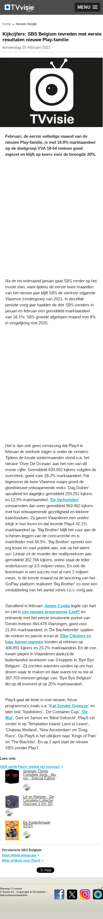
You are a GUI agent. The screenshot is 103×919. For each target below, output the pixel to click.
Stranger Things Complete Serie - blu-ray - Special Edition (40, 774)
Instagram (85, 893)
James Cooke (57, 605)
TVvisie (98, 893)
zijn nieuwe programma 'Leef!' (51, 611)
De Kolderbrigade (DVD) (36, 824)
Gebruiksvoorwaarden (13, 895)
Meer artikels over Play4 (21, 860)
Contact (17, 888)
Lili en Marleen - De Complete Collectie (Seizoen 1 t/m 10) (38, 800)
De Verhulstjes (64, 499)
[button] (87, 7)
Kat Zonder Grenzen (68, 705)
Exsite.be (8, 892)
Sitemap (5, 888)
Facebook (59, 893)
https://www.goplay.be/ (19, 855)
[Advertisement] (51, 220)
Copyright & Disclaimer (31, 892)
